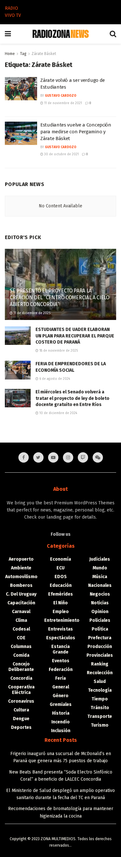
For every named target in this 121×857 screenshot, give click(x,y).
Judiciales (99, 559)
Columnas (21, 646)
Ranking (99, 664)
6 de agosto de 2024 (54, 379)
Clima (21, 620)
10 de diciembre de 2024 (57, 413)
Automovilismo (21, 576)
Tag (23, 53)
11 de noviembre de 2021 (62, 103)
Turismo (99, 725)
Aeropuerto (21, 559)
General (60, 687)
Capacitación (21, 603)
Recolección (100, 673)
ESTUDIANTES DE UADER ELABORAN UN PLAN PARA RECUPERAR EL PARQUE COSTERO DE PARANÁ (74, 336)
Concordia (21, 678)
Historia (60, 713)
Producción (99, 646)
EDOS (61, 576)
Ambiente (21, 568)
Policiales (99, 620)
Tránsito (100, 707)
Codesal (21, 629)
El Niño (60, 603)
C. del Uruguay (21, 594)
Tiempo (100, 699)
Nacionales (100, 585)
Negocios (100, 594)
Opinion (99, 611)
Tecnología (100, 690)
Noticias (100, 603)
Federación (61, 669)
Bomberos (21, 585)
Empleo (61, 611)
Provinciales (99, 655)
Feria (60, 678)
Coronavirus (21, 701)
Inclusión (60, 730)
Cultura (21, 710)
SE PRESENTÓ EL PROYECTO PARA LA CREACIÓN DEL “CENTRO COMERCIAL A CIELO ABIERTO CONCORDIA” (59, 297)
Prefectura (99, 638)
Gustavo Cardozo (60, 96)
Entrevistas (60, 629)
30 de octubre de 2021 (61, 154)
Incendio (60, 722)
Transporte (99, 716)
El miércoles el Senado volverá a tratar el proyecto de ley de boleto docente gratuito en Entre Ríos (72, 398)
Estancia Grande (60, 649)
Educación (61, 585)
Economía (60, 559)
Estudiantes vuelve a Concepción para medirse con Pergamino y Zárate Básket (75, 131)
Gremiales (61, 704)
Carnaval (21, 611)
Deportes (21, 727)
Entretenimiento (61, 620)
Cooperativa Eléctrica (21, 689)
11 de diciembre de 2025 (31, 313)
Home (10, 53)
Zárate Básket (44, 53)
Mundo (100, 568)
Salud (100, 681)
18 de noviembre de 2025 (58, 351)
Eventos (60, 661)
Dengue (21, 718)
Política (100, 629)
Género (60, 695)
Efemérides (60, 594)
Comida (21, 655)
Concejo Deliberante (21, 666)
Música (99, 576)
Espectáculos (60, 638)
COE (21, 638)
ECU (60, 568)
